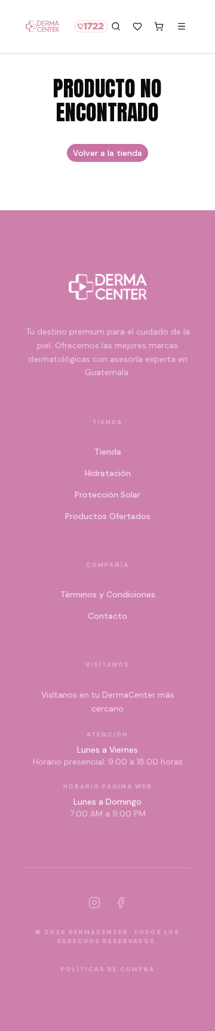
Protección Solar (107, 494)
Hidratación (108, 473)
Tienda (107, 451)
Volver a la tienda (107, 153)
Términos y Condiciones (107, 594)
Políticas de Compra (108, 969)
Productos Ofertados (107, 516)
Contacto (107, 615)
